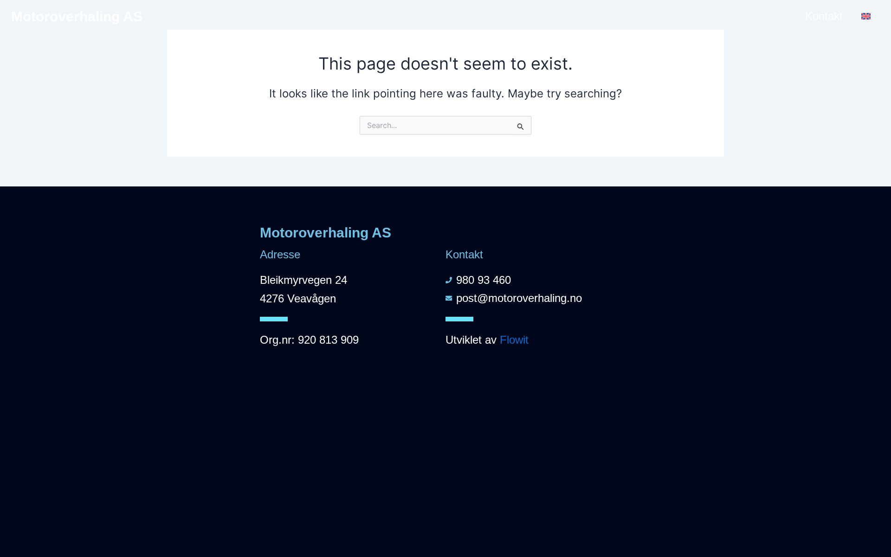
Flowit (514, 339)
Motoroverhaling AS (76, 16)
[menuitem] (866, 16)
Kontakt (824, 16)
